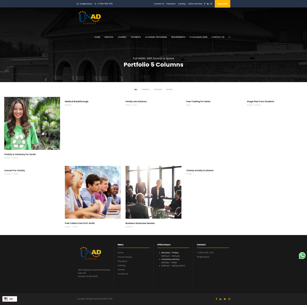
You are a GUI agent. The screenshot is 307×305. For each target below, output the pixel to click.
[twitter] (225, 299)
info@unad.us (203, 256)
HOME (97, 37)
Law (135, 105)
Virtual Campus (125, 257)
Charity (146, 89)
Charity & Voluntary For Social (20, 154)
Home (120, 252)
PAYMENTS (136, 37)
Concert (7, 174)
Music (16, 174)
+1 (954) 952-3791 (205, 252)
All (135, 89)
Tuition (75, 227)
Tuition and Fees (195, 3)
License (121, 269)
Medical (68, 105)
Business (129, 227)
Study (67, 227)
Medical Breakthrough (76, 101)
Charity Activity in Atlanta (199, 170)
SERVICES (108, 37)
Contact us (123, 273)
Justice (158, 89)
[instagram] (211, 3)
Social (169, 89)
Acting (249, 105)
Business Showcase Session (140, 223)
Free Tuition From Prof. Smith (80, 223)
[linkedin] (208, 3)
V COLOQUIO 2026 (198, 37)
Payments (171, 3)
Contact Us (159, 3)
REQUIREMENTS (178, 37)
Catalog (181, 3)
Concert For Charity (14, 170)
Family (128, 105)
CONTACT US (218, 37)
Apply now (222, 3)
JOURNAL (122, 37)
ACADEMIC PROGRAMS (156, 37)
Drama (258, 105)
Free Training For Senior (198, 101)
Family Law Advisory (136, 101)
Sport (188, 105)
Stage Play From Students (260, 101)
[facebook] (204, 3)
